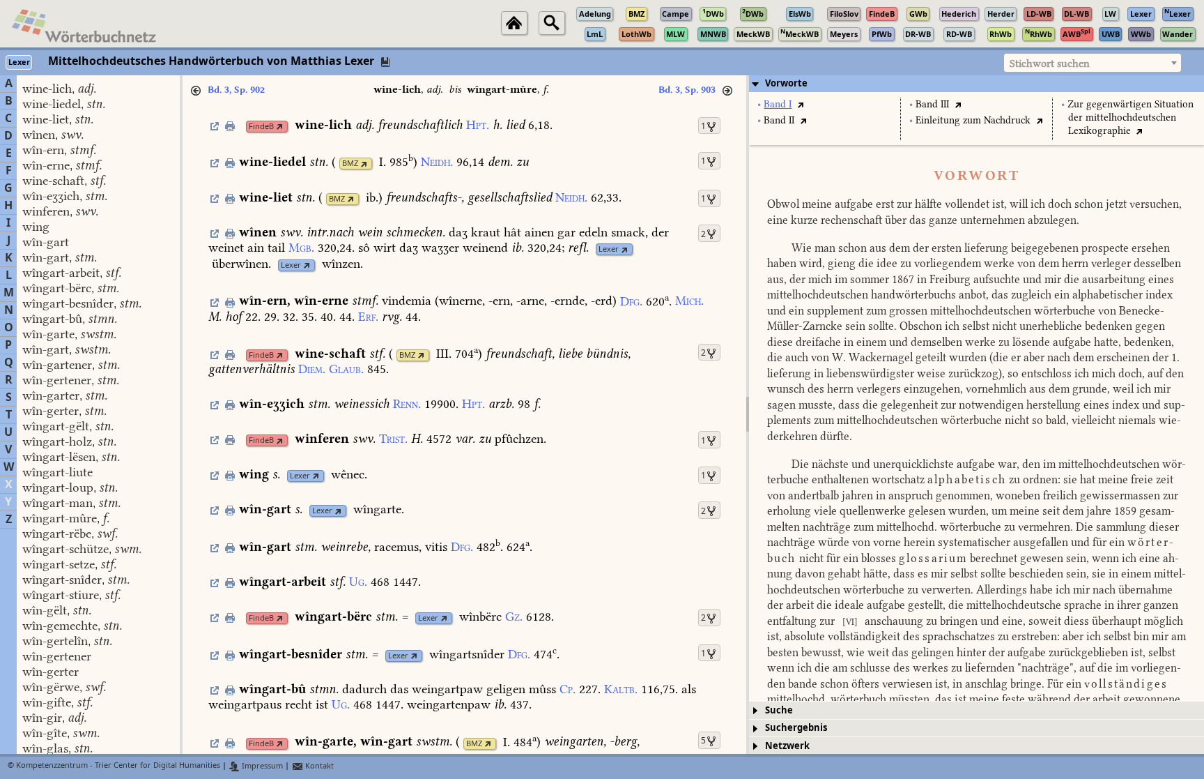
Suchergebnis (796, 727)
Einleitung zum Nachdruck (973, 120)
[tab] (976, 83)
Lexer (609, 249)
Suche (779, 710)
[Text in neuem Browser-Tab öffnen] (800, 104)
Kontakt (318, 766)
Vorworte (786, 83)
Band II (779, 120)
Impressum (261, 766)
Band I (778, 104)
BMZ (350, 163)
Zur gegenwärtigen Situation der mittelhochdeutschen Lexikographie (1130, 117)
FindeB (261, 126)
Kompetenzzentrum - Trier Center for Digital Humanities (118, 766)
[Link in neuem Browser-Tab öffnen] (280, 126)
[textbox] (1092, 63)
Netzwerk (787, 745)
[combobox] (1092, 63)
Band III (932, 104)
